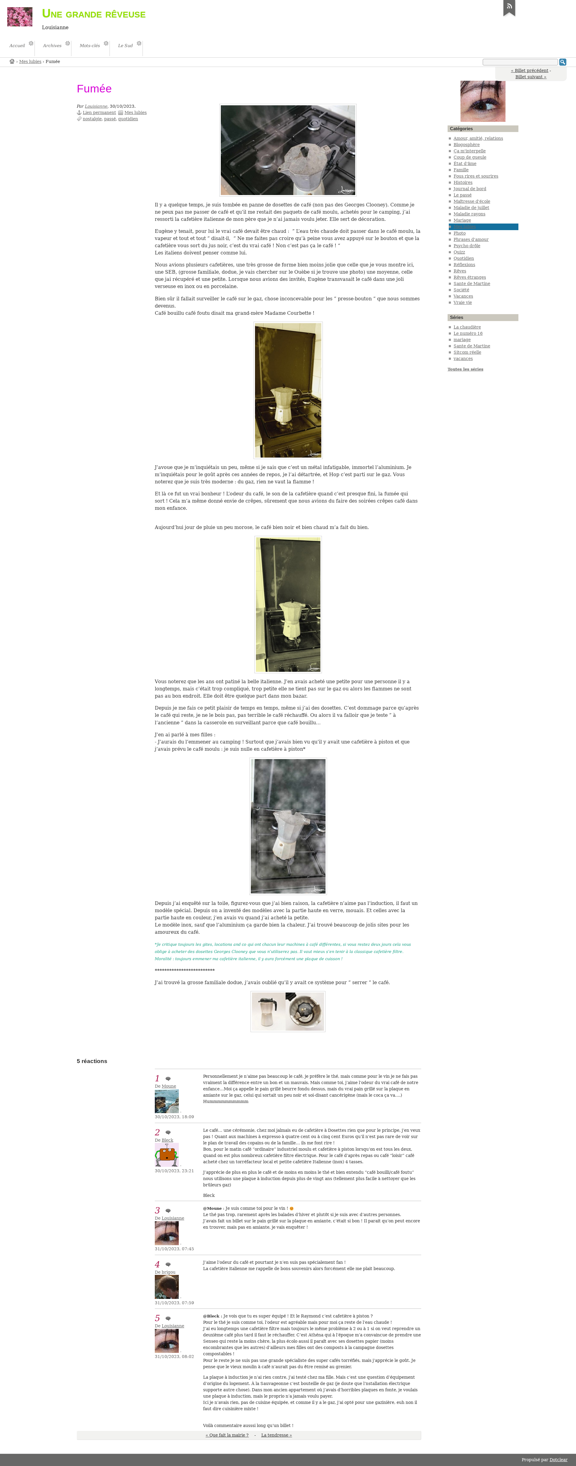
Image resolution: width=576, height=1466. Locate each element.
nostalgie (92, 118)
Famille (461, 169)
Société (461, 289)
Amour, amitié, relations (478, 138)
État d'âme (465, 163)
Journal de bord (470, 188)
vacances (463, 358)
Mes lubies (30, 61)
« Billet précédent (529, 70)
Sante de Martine (472, 283)
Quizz (459, 252)
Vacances (463, 296)
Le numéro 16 (468, 333)
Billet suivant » (531, 76)
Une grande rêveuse (94, 13)
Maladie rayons (469, 214)
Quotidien (464, 258)
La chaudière (467, 327)
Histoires (463, 182)
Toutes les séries (465, 369)
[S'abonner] (509, 16)
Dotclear (559, 1459)
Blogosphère (467, 144)
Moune (169, 1086)
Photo (460, 233)
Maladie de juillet (471, 207)
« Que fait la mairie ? (227, 1435)
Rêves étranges (470, 277)
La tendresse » (276, 1435)
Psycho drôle (467, 245)
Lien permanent (99, 112)
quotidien (128, 118)
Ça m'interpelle (470, 151)
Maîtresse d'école (472, 201)
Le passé (463, 195)
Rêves (460, 271)
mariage (462, 339)
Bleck (167, 1140)
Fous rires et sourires (476, 176)
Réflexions (464, 264)
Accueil (12, 61)
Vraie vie (463, 302)
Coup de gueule (470, 157)
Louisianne (96, 106)
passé (110, 118)
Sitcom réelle (467, 352)
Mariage (462, 220)
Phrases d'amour (471, 239)
